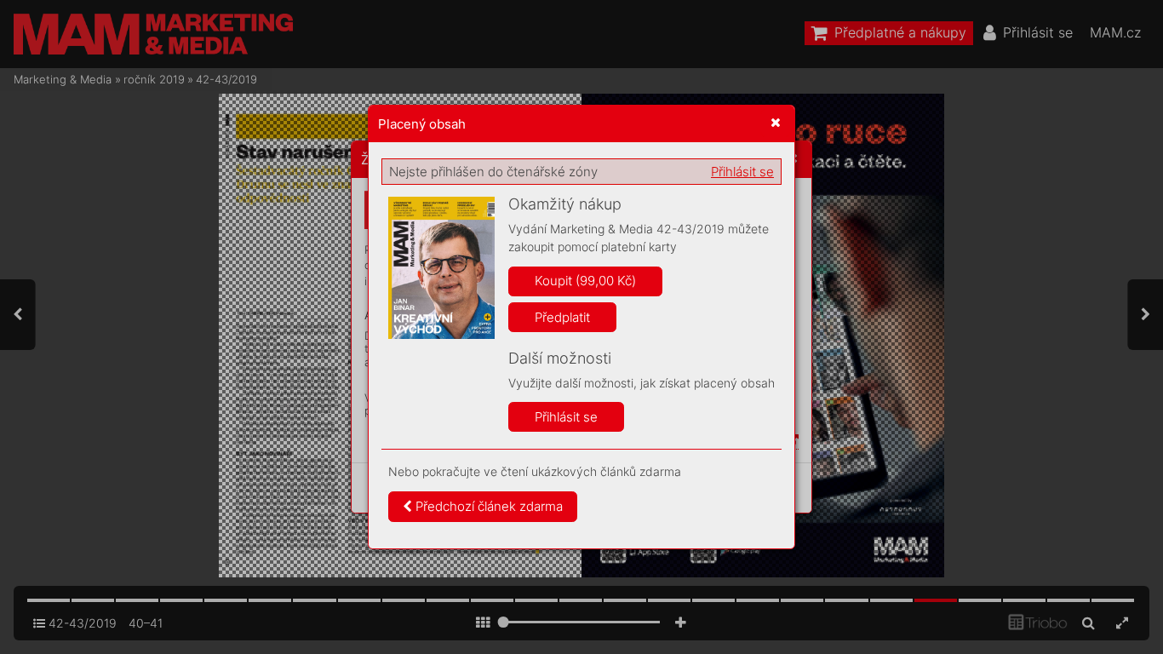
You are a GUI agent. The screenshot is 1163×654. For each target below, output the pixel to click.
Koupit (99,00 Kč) (585, 280)
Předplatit (562, 317)
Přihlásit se (742, 172)
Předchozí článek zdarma (487, 506)
